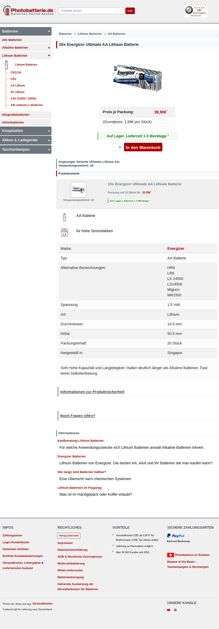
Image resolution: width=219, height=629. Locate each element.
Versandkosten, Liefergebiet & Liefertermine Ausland (23, 565)
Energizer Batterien (71, 456)
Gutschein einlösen (16, 549)
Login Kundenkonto (16, 542)
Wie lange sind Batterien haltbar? (81, 472)
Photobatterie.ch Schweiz (192, 555)
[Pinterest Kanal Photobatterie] (175, 610)
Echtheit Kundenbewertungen (23, 556)
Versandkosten (43, 603)
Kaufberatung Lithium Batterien (80, 440)
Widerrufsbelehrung (71, 563)
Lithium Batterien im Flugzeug (79, 487)
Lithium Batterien (90, 33)
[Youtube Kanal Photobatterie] (168, 610)
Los (130, 10)
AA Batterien (116, 33)
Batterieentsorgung (70, 577)
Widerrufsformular (70, 570)
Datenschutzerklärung (72, 549)
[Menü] (206, 7)
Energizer (175, 248)
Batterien (65, 33)
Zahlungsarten (12, 535)
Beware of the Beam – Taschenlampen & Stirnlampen (188, 564)
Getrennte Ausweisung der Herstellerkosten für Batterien (77, 586)
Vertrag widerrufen (69, 535)
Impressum (65, 543)
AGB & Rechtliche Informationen (79, 556)
